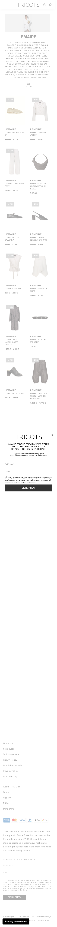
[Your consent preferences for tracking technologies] (16, 921)
